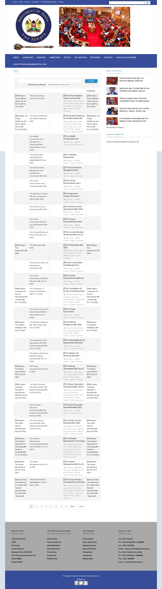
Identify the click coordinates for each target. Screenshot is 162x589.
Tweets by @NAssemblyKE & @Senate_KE (122, 142)
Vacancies (16, 545)
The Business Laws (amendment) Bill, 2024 (73, 208)
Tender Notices (18, 549)
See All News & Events (114, 127)
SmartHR (35, 2)
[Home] (34, 27)
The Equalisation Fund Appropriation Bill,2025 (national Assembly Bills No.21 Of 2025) (74, 344)
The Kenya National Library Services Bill (72, 97)
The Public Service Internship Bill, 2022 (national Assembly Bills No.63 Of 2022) (73, 424)
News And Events (90, 542)
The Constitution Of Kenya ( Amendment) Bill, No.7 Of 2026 (74, 291)
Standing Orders (53, 545)
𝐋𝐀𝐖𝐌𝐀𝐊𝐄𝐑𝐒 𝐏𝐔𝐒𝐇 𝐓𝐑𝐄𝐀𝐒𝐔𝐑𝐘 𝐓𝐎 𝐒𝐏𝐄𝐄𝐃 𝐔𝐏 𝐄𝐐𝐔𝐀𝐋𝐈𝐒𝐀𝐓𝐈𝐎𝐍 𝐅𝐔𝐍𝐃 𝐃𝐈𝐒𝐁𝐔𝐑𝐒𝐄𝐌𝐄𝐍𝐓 (134, 121)
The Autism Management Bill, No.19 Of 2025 (73, 464)
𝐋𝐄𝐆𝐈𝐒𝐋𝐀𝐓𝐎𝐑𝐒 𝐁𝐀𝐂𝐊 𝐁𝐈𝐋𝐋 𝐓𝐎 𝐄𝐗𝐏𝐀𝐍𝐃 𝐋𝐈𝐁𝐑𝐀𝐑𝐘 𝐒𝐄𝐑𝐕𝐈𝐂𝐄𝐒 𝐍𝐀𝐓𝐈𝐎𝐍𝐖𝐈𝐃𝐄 (132, 80)
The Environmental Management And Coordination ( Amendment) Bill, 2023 (73, 171)
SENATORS (41, 57)
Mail (20, 2)
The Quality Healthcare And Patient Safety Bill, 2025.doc (74, 118)
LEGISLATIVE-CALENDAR (126, 57)
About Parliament (19, 539)
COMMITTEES (54, 57)
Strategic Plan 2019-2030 (22, 552)
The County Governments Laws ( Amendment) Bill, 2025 (73, 183)
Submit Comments (76, 132)
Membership (52, 559)
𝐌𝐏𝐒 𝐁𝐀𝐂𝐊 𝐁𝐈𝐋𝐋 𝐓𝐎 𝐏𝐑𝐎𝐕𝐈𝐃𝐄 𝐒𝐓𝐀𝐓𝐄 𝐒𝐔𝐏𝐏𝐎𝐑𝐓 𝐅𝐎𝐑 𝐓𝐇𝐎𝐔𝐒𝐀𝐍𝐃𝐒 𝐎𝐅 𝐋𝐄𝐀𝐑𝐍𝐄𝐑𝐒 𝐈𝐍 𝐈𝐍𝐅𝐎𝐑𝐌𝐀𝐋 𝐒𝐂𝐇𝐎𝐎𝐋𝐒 (134, 91)
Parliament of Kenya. (79, 576)
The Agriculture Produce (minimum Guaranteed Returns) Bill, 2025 (74, 197)
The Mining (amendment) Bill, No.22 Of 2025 (73, 368)
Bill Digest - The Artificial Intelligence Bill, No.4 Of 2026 (73, 330)
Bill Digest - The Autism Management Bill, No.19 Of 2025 (20, 467)
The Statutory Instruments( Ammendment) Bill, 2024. (74, 157)
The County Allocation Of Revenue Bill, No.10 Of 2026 (73, 234)
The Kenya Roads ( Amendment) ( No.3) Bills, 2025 (74, 482)
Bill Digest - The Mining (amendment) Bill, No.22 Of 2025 (20, 371)
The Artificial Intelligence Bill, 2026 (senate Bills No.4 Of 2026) (72, 326)
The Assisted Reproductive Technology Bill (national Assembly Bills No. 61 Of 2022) (74, 442)
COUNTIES (108, 57)
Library (61, 2)
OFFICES (67, 57)
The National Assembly (49, 2)
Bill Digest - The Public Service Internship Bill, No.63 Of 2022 (20, 425)
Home (15, 2)
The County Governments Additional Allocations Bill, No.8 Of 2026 (73, 279)
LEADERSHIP (28, 57)
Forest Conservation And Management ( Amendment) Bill (72, 265)
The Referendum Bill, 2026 (73, 246)
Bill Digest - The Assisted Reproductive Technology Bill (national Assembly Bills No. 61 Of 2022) (21, 447)
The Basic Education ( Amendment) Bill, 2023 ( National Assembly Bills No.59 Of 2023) (73, 388)
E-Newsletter (52, 539)
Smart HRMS (17, 559)
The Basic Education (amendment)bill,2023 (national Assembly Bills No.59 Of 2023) (73, 409)
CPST (14, 542)
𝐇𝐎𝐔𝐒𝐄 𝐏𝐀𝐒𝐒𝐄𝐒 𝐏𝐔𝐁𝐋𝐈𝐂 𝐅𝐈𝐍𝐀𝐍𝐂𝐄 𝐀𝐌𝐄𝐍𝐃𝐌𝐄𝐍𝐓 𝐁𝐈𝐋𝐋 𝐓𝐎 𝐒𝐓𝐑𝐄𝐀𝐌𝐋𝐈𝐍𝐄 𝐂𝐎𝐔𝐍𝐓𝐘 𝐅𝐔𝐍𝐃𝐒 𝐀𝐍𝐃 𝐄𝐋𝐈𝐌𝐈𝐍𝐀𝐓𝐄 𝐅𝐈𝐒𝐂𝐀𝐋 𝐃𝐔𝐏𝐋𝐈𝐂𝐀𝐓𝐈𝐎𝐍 (134, 102)
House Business (53, 549)
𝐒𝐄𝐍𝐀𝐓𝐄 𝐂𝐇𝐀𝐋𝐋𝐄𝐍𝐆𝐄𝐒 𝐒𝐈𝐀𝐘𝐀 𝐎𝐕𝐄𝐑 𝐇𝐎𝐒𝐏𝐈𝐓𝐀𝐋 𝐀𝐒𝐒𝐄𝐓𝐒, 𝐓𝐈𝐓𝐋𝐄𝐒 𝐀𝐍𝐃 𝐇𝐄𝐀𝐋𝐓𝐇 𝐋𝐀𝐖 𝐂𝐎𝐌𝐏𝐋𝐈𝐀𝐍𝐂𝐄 (134, 111)
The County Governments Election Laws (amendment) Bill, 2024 (73, 223)
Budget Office (17, 562)
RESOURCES (95, 57)
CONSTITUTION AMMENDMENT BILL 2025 (29, 64)
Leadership (51, 555)
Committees (52, 552)
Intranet (27, 2)
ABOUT (16, 57)
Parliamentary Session (37, 85)
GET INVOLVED (80, 57)
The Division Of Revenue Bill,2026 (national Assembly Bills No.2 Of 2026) (73, 357)
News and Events (54, 542)
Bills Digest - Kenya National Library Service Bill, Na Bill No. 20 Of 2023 (20, 101)
